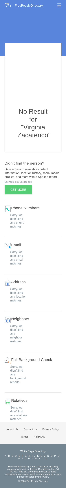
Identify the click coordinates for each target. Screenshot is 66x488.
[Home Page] (10, 5)
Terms (24, 436)
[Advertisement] (33, 69)
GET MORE (18, 189)
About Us (12, 429)
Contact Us (30, 429)
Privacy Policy (50, 429)
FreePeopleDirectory (29, 5)
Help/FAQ (39, 436)
